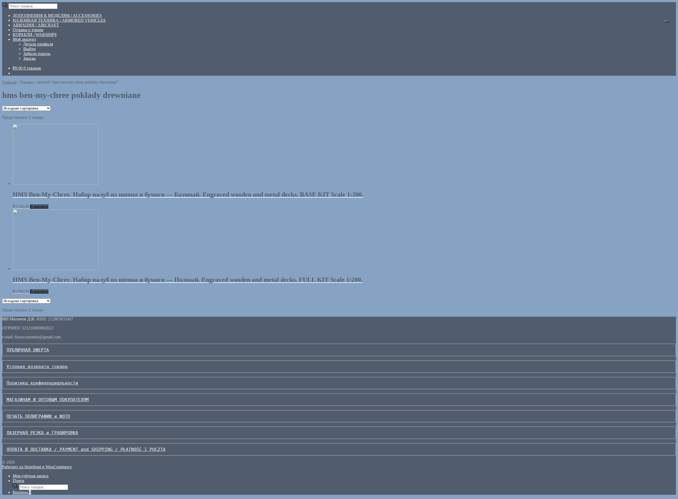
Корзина (22, 492)
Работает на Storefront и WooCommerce (37, 467)
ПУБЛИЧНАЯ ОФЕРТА (28, 349)
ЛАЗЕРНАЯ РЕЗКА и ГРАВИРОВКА (42, 432)
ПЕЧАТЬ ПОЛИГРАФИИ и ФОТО (38, 416)
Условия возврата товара (37, 366)
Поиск (18, 480)
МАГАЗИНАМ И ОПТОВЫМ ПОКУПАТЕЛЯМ (48, 399)
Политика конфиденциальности (42, 382)
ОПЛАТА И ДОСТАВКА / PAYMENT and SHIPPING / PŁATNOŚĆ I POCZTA (86, 449)
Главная (9, 82)
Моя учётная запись (30, 476)
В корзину (39, 206)
